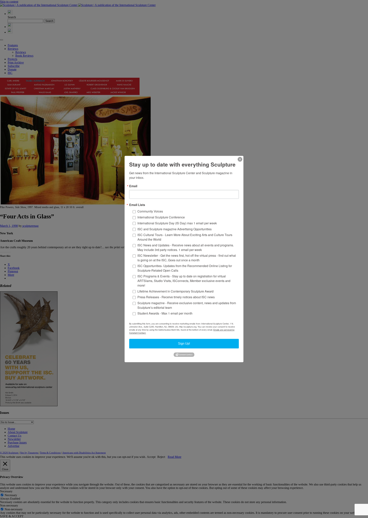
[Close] (240, 159)
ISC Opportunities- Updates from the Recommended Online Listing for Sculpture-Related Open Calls (184, 268)
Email (133, 186)
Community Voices (150, 211)
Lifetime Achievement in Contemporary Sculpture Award (175, 291)
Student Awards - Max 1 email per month (164, 313)
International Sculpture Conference (161, 217)
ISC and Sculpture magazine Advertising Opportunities (174, 229)
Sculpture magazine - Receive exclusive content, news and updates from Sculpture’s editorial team (186, 305)
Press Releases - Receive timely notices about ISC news (176, 297)
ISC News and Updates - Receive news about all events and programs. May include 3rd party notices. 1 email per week (185, 247)
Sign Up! (184, 343)
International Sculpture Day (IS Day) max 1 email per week (177, 223)
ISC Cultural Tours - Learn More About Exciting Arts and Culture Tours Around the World (184, 237)
